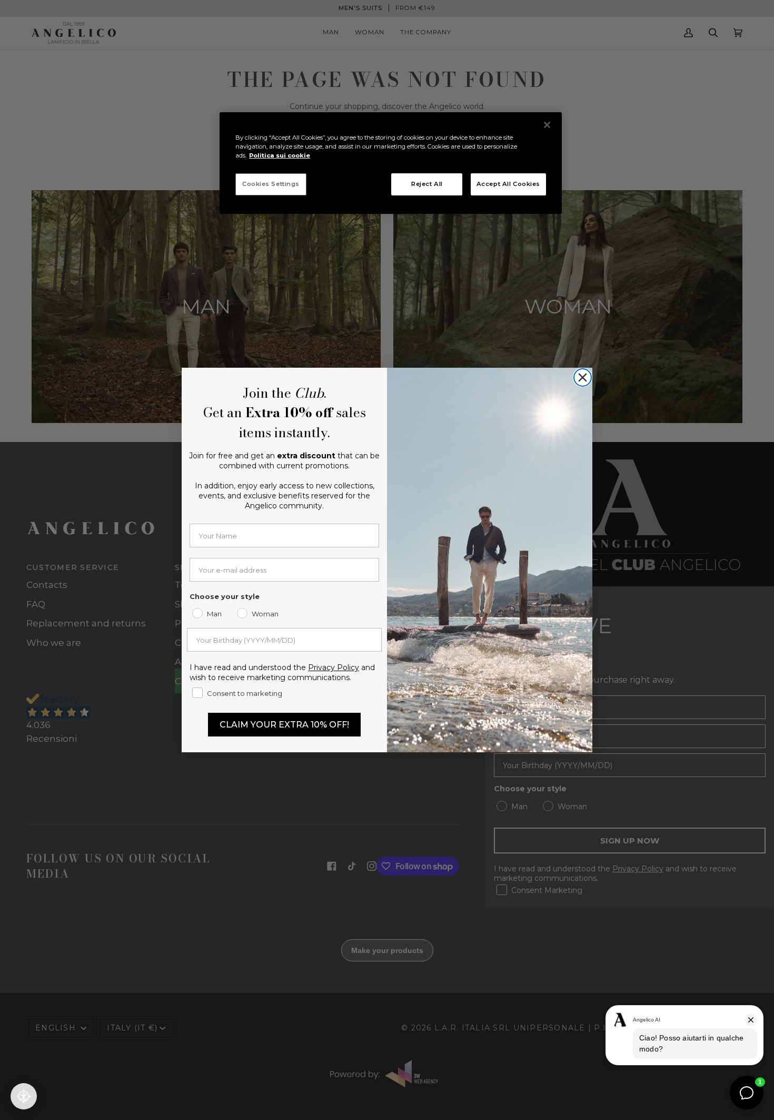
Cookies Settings (271, 184)
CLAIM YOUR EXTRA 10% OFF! (284, 725)
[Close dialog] (582, 377)
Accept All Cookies (508, 184)
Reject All (427, 184)
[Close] (547, 124)
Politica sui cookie (279, 155)
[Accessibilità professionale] (24, 1096)
